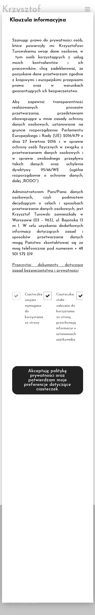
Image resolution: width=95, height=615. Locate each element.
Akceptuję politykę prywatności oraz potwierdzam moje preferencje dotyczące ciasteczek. (47, 380)
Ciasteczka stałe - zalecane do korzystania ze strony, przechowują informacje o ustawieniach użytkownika (66, 317)
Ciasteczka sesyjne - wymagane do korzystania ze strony (34, 309)
